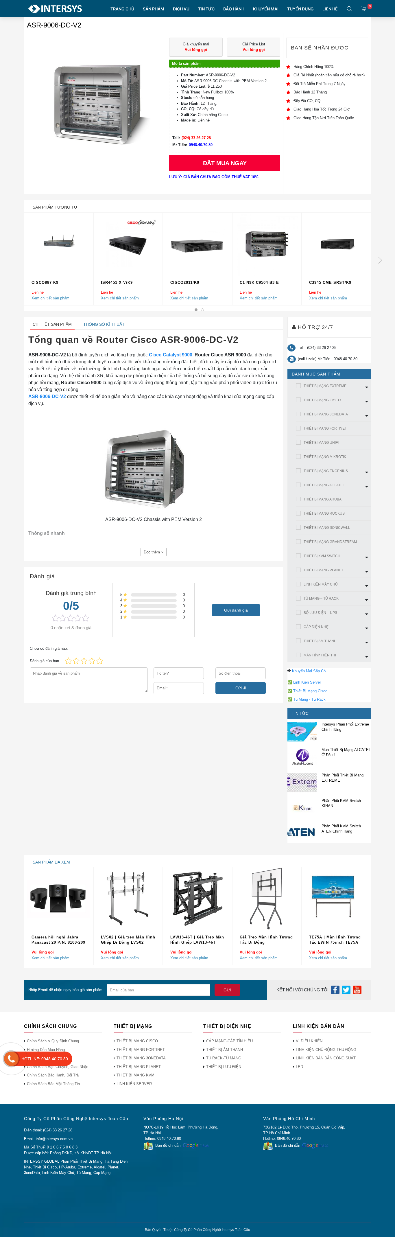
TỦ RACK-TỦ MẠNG (223, 1058)
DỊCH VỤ (181, 8)
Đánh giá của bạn (44, 661)
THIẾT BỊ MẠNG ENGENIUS (326, 471)
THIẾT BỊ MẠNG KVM (135, 1075)
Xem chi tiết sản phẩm (50, 298)
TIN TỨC (206, 8)
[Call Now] (11, 1059)
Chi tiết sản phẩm (52, 324)
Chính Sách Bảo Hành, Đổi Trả (53, 1075)
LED (299, 1067)
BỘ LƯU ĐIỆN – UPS (320, 613)
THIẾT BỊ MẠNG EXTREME (325, 386)
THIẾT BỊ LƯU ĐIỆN (223, 1067)
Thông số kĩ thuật (104, 324)
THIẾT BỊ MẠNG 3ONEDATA (326, 414)
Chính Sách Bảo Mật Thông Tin (53, 1084)
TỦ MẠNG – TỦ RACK (321, 599)
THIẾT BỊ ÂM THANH (320, 641)
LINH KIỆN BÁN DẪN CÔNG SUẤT (326, 1058)
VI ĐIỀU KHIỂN (309, 1041)
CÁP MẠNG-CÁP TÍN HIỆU (229, 1041)
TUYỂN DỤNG (300, 8)
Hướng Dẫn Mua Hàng (46, 1050)
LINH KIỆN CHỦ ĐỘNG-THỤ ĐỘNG (326, 1050)
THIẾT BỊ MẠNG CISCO (322, 400)
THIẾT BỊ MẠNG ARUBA (323, 499)
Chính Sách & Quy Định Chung (53, 1041)
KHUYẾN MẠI (265, 8)
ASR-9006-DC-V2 (47, 396)
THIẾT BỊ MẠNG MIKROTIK (325, 457)
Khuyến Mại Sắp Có (309, 671)
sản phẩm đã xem (51, 862)
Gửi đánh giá (236, 610)
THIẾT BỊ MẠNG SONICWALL (327, 528)
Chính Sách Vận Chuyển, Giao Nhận (57, 1067)
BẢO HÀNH (233, 8)
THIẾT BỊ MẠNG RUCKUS (324, 513)
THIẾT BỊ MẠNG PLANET (323, 570)
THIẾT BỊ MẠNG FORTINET (325, 428)
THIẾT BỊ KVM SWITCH (322, 556)
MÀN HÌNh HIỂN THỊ (320, 655)
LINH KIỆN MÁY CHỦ (321, 584)
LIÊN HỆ (330, 8)
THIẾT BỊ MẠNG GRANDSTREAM (330, 542)
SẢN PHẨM (153, 8)
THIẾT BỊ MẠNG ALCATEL (324, 485)
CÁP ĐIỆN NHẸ (316, 627)
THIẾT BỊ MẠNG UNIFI (321, 443)
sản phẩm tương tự (55, 207)
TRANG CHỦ (122, 8)
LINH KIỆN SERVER (134, 1084)
